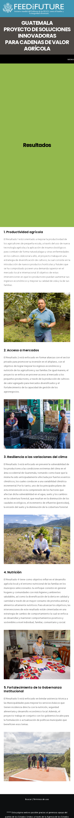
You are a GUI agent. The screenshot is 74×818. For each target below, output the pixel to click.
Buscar (28, 799)
